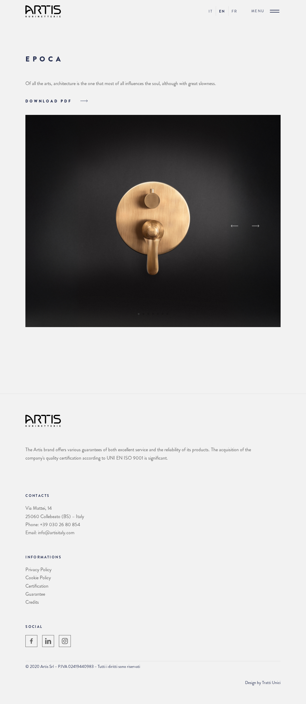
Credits (32, 602)
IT (211, 11)
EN (222, 11)
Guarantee (35, 594)
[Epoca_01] (152, 325)
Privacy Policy (38, 569)
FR (235, 11)
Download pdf (49, 101)
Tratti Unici (271, 682)
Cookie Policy (38, 577)
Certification (36, 586)
